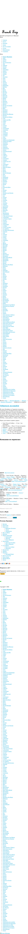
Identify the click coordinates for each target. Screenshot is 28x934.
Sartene (4, 342)
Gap (4, 196)
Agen (4, 58)
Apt (4, 75)
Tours (4, 365)
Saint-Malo (5, 327)
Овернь (5, 551)
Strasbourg (5, 355)
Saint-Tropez (6, 336)
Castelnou (5, 134)
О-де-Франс (6, 545)
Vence (4, 378)
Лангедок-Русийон (10, 542)
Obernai (5, 276)
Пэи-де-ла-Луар (7, 555)
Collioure (5, 155)
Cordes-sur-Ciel (7, 161)
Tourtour (5, 366)
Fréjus (4, 194)
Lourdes (5, 239)
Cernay (4, 138)
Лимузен (7, 538)
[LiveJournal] (8, 563)
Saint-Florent (6, 320)
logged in (9, 515)
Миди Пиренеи (9, 544)
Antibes (5, 74)
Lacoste (5, 220)
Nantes (4, 269)
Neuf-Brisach (6, 271)
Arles (4, 78)
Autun (4, 81)
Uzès (4, 370)
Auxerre (5, 82)
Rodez (4, 303)
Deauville (5, 165)
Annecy (5, 71)
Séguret (4, 345)
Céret (4, 137)
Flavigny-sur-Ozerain (8, 193)
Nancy (4, 267)
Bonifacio (5, 110)
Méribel (5, 250)
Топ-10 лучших (7, 46)
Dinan (4, 170)
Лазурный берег (9, 554)
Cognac (4, 154)
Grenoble (5, 203)
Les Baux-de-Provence (8, 230)
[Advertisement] (14, 15)
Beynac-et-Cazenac (7, 105)
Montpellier (5, 260)
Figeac (4, 191)
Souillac (5, 352)
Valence (5, 376)
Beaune (4, 94)
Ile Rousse (5, 431)
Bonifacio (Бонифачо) (6, 402)
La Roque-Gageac (7, 218)
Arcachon (5, 77)
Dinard (4, 171)
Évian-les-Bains (7, 187)
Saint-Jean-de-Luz (7, 325)
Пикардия (8, 548)
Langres (5, 223)
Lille (4, 233)
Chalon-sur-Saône (7, 141)
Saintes (4, 313)
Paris (4, 282)
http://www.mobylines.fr (13, 495)
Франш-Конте (6, 558)
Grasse (4, 201)
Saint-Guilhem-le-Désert (9, 322)
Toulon (4, 362)
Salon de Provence (7, 339)
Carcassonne (6, 128)
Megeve (5, 247)
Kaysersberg (6, 213)
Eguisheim (5, 178)
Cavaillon (5, 135)
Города (4, 41)
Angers (4, 68)
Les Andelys (6, 228)
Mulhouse (5, 266)
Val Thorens (6, 375)
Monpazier (5, 256)
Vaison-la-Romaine (7, 372)
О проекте (5, 51)
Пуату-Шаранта (9, 539)
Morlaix (5, 261)
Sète (4, 349)
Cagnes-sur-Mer (7, 120)
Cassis (4, 131)
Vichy (4, 385)
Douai (4, 175)
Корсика (24, 400)
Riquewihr (5, 302)
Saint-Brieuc (6, 317)
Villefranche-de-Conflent (9, 389)
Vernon (4, 382)
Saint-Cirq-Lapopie (7, 316)
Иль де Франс (6, 532)
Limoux (5, 236)
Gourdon (5, 200)
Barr (4, 88)
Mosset (4, 263)
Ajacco (4, 61)
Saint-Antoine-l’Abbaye (9, 314)
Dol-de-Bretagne (7, 173)
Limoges (5, 234)
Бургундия (5, 525)
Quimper (5, 294)
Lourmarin (5, 240)
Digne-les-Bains (7, 167)
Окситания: (6, 541)
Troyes (4, 368)
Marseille (5, 246)
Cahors (4, 121)
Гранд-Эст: (5, 527)
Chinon (4, 150)
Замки (4, 45)
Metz (4, 251)
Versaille (5, 383)
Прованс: (5, 552)
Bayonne (5, 92)
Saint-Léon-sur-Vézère (8, 326)
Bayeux (4, 91)
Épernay (5, 180)
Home (5, 400)
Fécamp (5, 190)
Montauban (5, 259)
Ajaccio (5, 429)
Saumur (5, 343)
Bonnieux (5, 111)
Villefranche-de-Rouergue (9, 390)
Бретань (5, 524)
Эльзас (7, 529)
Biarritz (4, 107)
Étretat (4, 184)
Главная (5, 40)
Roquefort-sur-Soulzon (8, 306)
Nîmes (4, 274)
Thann (4, 357)
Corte (4, 163)
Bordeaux (5, 112)
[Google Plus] (9, 563)
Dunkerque (5, 177)
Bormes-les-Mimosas (8, 114)
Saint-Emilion (6, 319)
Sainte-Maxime (6, 329)
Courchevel (5, 164)
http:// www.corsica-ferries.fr (19, 481)
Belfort (4, 98)
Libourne (5, 231)
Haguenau (5, 207)
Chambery (5, 142)
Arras (4, 79)
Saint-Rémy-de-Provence (9, 332)
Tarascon (5, 356)
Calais (4, 122)
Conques (5, 160)
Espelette (5, 181)
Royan (4, 312)
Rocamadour (6, 300)
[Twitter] (4, 563)
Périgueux (5, 283)
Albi (4, 64)
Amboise (5, 65)
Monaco (5, 253)
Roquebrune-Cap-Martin (9, 304)
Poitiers (4, 290)
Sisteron (5, 350)
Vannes (4, 379)
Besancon (5, 102)
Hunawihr (5, 210)
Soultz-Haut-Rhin (7, 353)
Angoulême (5, 69)
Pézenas (5, 287)
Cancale (5, 125)
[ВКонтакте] (2, 563)
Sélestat (5, 346)
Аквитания (8, 537)
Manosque (5, 244)
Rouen (4, 307)
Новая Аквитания (7, 535)
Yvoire (4, 398)
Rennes (4, 297)
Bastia (4, 89)
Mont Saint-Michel (7, 257)
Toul (4, 360)
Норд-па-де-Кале (9, 547)
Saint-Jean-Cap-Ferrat (8, 323)
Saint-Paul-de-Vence (8, 330)
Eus (4, 185)
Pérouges (5, 284)
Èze (4, 188)
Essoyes (5, 183)
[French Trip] (10, 34)
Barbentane (5, 85)
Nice (4, 273)
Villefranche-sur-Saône (8, 393)
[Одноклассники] (5, 563)
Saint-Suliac (6, 335)
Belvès (4, 99)
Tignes (4, 359)
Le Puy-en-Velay (7, 227)
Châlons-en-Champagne (9, 140)
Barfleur (5, 87)
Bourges (5, 115)
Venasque (5, 380)
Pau (4, 280)
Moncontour (6, 254)
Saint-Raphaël (6, 333)
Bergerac (5, 101)
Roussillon (5, 310)
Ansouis (5, 72)
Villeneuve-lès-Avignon (8, 395)
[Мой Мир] (6, 563)
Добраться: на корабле (9, 405)
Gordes (4, 198)
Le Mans (5, 226)
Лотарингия (8, 531)
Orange (4, 277)
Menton (5, 249)
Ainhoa (4, 59)
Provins (4, 293)
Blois (4, 108)
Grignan (5, 204)
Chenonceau (6, 148)
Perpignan (5, 286)
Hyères (4, 211)
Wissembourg (6, 396)
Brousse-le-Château (7, 117)
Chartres (5, 145)
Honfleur (5, 208)
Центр (4, 560)
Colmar (4, 157)
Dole (4, 174)
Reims (4, 296)
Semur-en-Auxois (7, 347)
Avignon (5, 84)
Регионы (5, 43)
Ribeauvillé (5, 299)
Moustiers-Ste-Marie (8, 264)
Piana (4, 289)
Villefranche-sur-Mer (8, 392)
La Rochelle (6, 217)
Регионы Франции (14, 400)
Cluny (4, 153)
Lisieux (4, 237)
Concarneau (6, 158)
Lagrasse (5, 221)
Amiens (5, 67)
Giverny (5, 197)
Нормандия (6, 549)
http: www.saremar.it (11, 501)
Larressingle (6, 224)
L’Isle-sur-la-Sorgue (8, 216)
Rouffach (5, 309)
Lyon (4, 241)
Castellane (5, 132)
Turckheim (5, 369)
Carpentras (5, 130)
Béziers (4, 104)
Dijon (4, 168)
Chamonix (5, 144)
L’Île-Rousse (6, 214)
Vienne (4, 386)
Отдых (4, 48)
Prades (4, 292)
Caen (4, 118)
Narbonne (5, 270)
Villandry (5, 388)
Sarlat (4, 340)
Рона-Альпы (6, 557)
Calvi (4, 124)
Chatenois (5, 147)
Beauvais (5, 95)
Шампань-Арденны (10, 528)
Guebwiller (5, 206)
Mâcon (4, 243)
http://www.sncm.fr (9, 472)
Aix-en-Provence (7, 62)
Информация (6, 50)
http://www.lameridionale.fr (15, 490)
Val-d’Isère (5, 373)
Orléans (5, 279)
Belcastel (5, 97)
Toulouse (5, 363)
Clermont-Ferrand (7, 151)
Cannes (4, 127)
